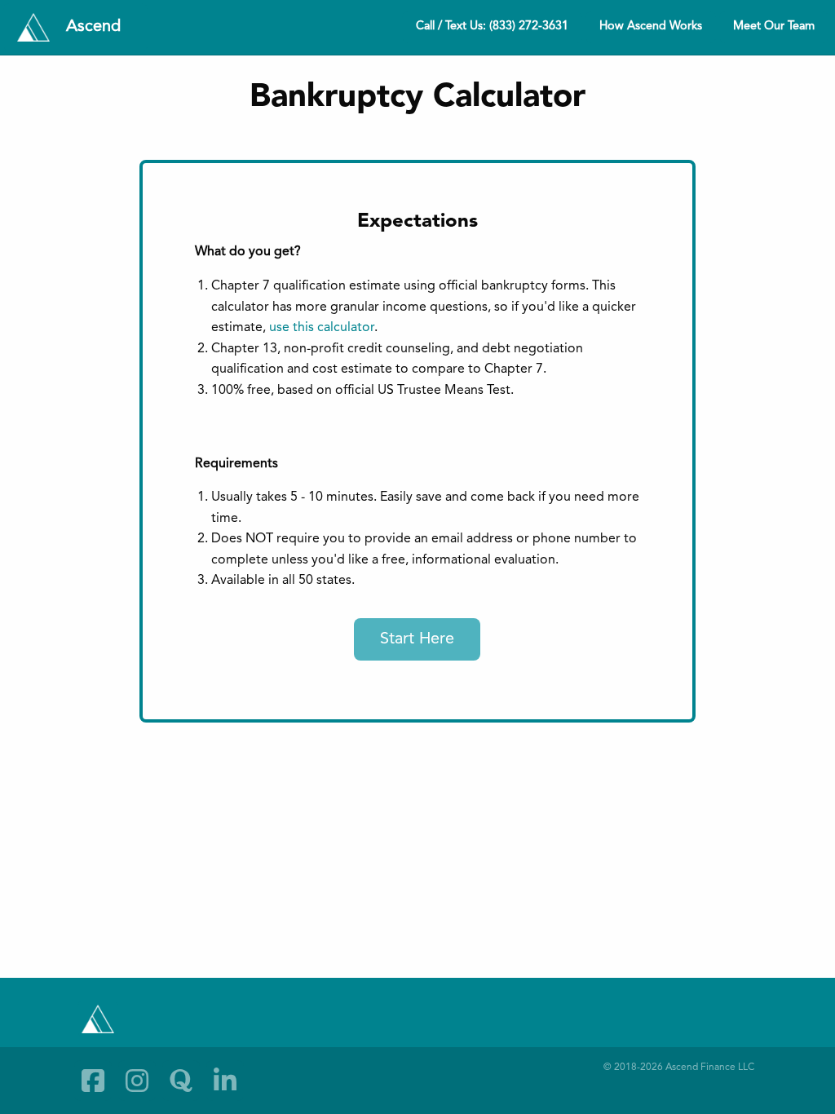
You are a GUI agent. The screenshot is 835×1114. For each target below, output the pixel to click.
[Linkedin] (225, 1080)
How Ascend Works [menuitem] (650, 26)
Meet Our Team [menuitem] (774, 26)
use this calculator (321, 327)
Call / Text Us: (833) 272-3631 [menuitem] (492, 26)
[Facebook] (93, 1080)
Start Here (417, 639)
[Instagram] (137, 1080)
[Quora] (181, 1080)
